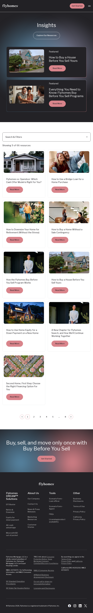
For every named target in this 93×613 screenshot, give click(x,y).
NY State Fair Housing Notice (18, 588)
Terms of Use (79, 506)
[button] (89, 6)
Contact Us (33, 504)
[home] (10, 6)
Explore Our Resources (46, 35)
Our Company (34, 499)
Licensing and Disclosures (44, 588)
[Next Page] (71, 417)
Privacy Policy (79, 512)
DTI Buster (10, 504)
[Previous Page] (22, 417)
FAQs (51, 514)
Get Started (77, 6)
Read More (57, 68)
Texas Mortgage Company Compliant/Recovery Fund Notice (46, 561)
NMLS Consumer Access (44, 570)
